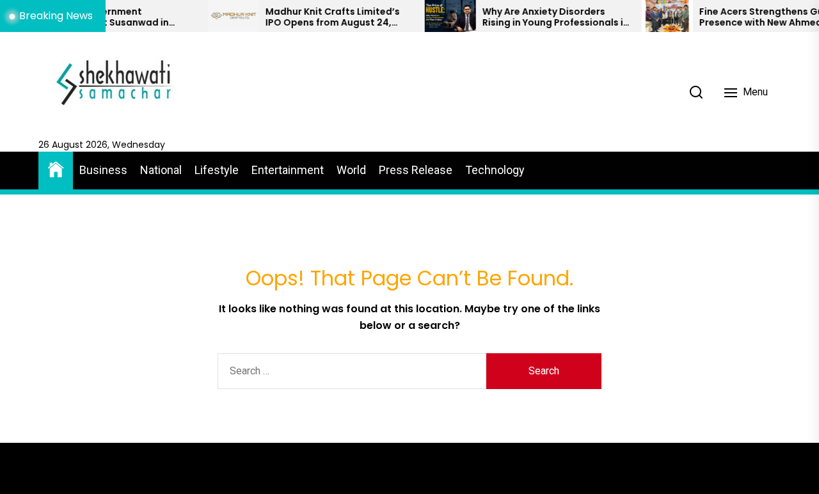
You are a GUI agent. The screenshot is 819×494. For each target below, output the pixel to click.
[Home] (55, 169)
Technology (495, 170)
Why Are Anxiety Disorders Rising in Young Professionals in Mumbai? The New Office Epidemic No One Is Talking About (544, 17)
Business (103, 170)
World (351, 170)
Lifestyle (217, 170)
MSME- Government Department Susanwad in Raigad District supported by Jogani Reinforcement (106, 17)
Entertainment (287, 170)
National (161, 170)
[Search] (696, 92)
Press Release (415, 170)
